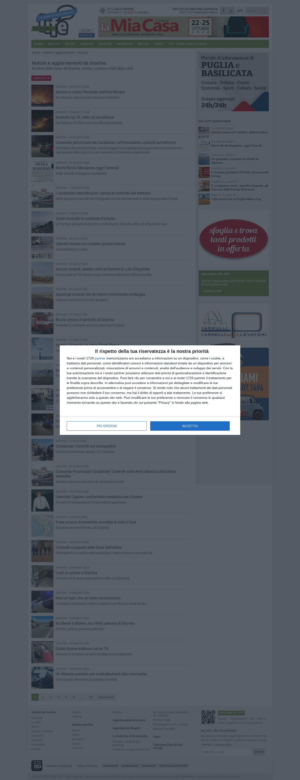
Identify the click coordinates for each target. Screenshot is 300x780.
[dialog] (150, 390)
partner (100, 358)
